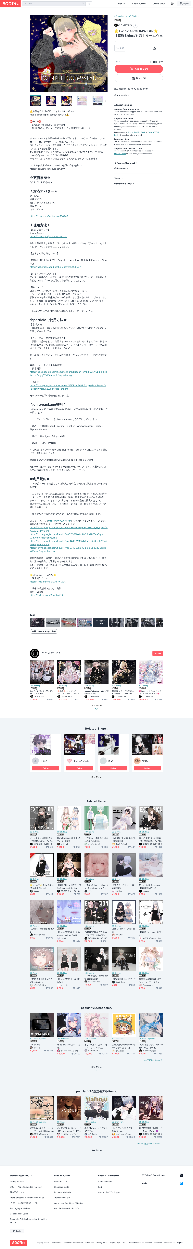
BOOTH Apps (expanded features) (26, 1187)
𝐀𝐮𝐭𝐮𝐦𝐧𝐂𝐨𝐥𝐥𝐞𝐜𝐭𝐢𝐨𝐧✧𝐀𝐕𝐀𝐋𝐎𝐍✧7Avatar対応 (96, 692)
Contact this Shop (123, 183)
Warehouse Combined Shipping (68, 1203)
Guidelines (89, 1243)
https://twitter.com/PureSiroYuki (47, 595)
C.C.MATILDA (51, 653)
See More (96, 777)
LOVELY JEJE (81, 760)
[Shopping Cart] (172, 3)
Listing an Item (17, 1181)
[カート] (135, 25)
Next (105, 53)
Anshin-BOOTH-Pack (136, 132)
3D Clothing (133, 16)
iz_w (110, 760)
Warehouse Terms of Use (73, 1243)
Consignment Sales (19, 1213)
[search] (82, 4)
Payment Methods (62, 1192)
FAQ (100, 1187)
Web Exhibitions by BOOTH (66, 1208)
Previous (32, 53)
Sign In (121, 4)
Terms (117, 178)
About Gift (122, 95)
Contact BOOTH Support (109, 1192)
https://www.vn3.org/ (59, 520)
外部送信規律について (118, 1243)
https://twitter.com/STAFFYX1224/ (48, 581)
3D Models (119, 16)
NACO (145, 760)
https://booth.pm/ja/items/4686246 (49, 216)
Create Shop (159, 4)
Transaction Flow (62, 1197)
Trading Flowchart (126, 163)
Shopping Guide (61, 1187)
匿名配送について (18, 1192)
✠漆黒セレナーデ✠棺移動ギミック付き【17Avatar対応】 (123, 692)
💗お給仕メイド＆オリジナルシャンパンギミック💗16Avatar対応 (150, 692)
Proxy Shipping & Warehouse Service (27, 1197)
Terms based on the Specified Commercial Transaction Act (152, 1243)
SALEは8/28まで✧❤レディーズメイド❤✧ (41, 692)
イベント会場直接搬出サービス (24, 1203)
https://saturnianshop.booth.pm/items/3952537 (55, 267)
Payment (121, 168)
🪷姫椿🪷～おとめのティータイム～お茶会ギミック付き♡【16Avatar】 (68, 692)
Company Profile (42, 1243)
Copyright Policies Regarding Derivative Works (28, 1220)
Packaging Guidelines (20, 1208)
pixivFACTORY (120, 154)
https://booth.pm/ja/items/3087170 (48, 236)
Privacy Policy (102, 1243)
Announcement (105, 1181)
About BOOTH (139, 4)
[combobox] (54, 3)
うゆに (43, 760)
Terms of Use (56, 1243)
